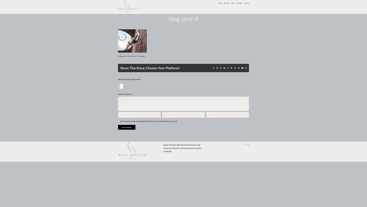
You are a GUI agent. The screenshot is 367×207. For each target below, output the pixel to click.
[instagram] (248, 144)
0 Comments (141, 56)
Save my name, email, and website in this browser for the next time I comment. (148, 121)
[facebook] (245, 144)
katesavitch (123, 56)
